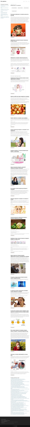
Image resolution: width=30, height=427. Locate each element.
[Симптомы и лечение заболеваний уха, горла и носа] (20, 364)
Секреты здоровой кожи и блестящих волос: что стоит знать (17, 406)
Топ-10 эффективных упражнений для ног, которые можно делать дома (18, 404)
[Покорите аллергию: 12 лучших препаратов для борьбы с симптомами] (20, 158)
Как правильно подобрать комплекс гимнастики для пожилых (17, 410)
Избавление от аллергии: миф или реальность (19, 57)
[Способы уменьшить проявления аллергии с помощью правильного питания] (20, 224)
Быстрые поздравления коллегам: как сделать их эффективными (17, 390)
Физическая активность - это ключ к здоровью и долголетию (17, 402)
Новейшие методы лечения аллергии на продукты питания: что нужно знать (20, 239)
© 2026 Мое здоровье (3, 419)
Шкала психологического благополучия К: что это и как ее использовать (18, 393)
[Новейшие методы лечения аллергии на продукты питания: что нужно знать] (20, 242)
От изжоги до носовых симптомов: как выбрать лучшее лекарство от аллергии (19, 291)
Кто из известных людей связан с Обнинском (15, 385)
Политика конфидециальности (4, 421)
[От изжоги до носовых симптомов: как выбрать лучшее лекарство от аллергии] (20, 302)
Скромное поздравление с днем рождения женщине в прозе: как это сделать (19, 397)
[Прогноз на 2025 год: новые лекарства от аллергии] (20, 109)
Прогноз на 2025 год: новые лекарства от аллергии (20, 96)
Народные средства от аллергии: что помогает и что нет (19, 199)
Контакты (2, 420)
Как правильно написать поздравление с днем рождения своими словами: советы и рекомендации (5, 17)
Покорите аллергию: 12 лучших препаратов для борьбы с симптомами (19, 151)
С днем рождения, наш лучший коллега (15, 389)
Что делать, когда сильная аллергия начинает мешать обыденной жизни (19, 278)
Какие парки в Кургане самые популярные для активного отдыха (17, 384)
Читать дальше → (12, 37)
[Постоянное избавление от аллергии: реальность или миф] (20, 30)
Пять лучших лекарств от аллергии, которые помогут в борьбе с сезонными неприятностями (19, 331)
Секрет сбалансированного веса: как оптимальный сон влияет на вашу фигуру (19, 409)
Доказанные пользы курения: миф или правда (15, 408)
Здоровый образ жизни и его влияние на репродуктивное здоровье (18, 396)
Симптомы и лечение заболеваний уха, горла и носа (19, 355)
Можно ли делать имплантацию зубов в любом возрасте (17, 382)
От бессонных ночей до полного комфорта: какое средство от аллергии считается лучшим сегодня (20, 311)
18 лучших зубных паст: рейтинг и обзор (15, 378)
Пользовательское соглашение (7, 420)
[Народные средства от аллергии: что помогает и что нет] (20, 210)
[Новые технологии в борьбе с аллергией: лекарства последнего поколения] (20, 180)
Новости (26, 1)
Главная (24, 1)
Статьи (28, 1)
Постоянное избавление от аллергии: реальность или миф (20, 15)
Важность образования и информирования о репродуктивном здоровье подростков (19, 405)
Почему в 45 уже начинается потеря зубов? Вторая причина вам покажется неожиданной (20, 381)
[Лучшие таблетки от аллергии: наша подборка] (20, 125)
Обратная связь (3, 422)
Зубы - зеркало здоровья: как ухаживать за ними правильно (17, 403)
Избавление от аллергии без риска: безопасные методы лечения (19, 41)
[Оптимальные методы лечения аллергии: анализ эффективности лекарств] (20, 88)
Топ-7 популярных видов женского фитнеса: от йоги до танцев (17, 413)
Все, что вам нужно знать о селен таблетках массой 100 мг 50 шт (18, 414)
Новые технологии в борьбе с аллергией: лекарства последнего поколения (18, 168)
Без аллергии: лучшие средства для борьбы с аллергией (19, 189)
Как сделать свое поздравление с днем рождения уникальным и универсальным (19, 400)
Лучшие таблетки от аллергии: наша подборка (19, 117)
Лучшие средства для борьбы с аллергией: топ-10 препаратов (20, 130)
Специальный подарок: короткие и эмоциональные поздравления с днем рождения (4, 15)
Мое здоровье (3, 1)
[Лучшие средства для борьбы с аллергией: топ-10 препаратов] (20, 142)
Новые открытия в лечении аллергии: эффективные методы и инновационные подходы (20, 256)
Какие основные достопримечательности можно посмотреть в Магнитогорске (19, 392)
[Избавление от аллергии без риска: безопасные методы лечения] (20, 50)
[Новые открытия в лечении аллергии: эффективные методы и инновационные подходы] (20, 268)
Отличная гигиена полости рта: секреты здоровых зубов (17, 395)
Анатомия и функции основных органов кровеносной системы (17, 412)
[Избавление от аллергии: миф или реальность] (20, 69)
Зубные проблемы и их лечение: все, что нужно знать (16, 394)
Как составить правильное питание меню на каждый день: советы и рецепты (19, 407)
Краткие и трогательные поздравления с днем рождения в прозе (17, 383)
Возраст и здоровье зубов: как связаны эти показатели (16, 380)
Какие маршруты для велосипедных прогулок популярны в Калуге (17, 386)
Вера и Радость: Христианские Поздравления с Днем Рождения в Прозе (18, 379)
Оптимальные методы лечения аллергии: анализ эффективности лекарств (20, 78)
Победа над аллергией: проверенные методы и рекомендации (17, 399)
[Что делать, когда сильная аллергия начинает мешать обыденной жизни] (20, 284)
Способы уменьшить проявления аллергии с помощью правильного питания (19, 218)
